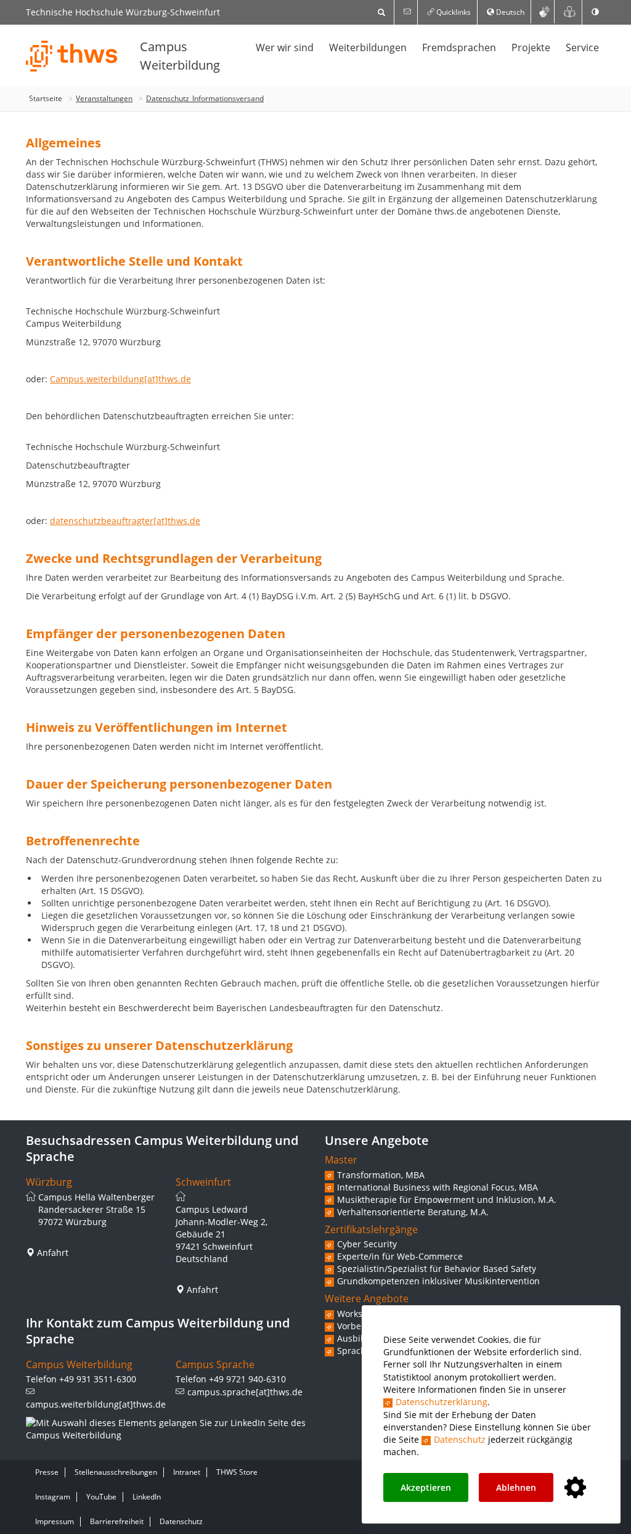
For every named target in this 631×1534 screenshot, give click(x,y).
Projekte (530, 47)
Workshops (360, 1313)
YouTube (101, 1496)
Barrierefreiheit (117, 1521)
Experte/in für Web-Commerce (400, 1256)
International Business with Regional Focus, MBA (437, 1187)
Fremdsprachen (459, 47)
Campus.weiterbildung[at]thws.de (120, 379)
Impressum (54, 1521)
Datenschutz (460, 1439)
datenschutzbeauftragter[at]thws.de (125, 521)
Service (582, 47)
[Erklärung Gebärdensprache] (544, 11)
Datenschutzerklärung (441, 1402)
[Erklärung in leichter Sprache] (570, 11)
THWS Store (237, 1472)
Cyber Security (367, 1244)
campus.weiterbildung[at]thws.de (96, 1404)
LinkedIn (146, 1496)
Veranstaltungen (104, 98)
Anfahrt (52, 1252)
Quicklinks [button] (452, 12)
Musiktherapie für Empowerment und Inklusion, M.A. (446, 1199)
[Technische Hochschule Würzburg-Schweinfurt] (72, 56)
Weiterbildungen (368, 47)
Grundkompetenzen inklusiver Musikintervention (438, 1281)
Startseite (45, 98)
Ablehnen (516, 1487)
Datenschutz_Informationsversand (205, 98)
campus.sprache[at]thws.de (245, 1392)
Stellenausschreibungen (116, 1472)
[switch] (595, 12)
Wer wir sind (285, 47)
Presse (47, 1472)
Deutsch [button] (509, 12)
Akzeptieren (426, 1487)
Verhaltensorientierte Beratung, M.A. (413, 1212)
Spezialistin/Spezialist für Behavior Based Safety (436, 1268)
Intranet (186, 1472)
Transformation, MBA (381, 1175)
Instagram (52, 1496)
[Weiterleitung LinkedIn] (166, 1429)
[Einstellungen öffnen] (575, 1488)
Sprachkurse (363, 1350)
